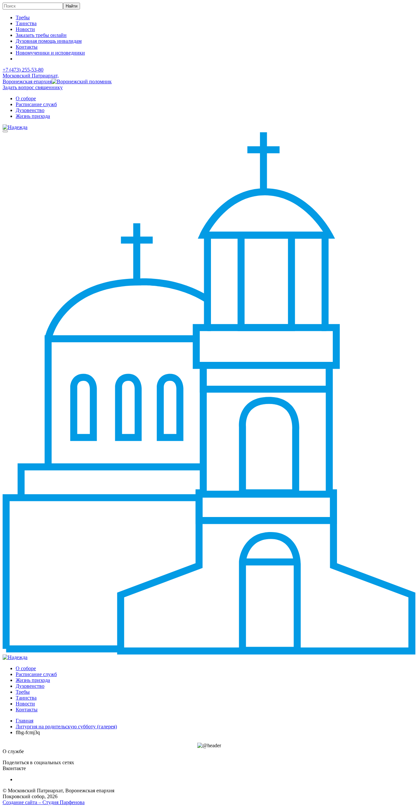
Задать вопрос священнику (33, 87)
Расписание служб (36, 104)
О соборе (26, 98)
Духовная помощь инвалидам (49, 41)
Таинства (26, 23)
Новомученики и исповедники (50, 53)
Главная (24, 720)
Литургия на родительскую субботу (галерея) (66, 726)
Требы (23, 17)
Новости (25, 29)
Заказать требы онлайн (41, 35)
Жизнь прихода (33, 116)
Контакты (27, 47)
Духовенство (30, 110)
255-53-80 (23, 70)
